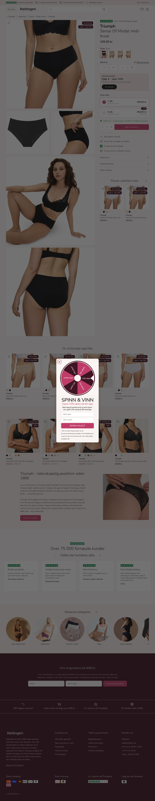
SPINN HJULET (77, 425)
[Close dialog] (59, 362)
